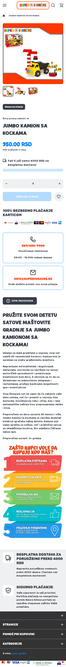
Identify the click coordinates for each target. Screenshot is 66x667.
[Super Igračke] (33, 5)
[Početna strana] (4, 16)
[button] (61, 5)
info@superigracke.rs (33, 279)
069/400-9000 (33, 245)
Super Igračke (19, 653)
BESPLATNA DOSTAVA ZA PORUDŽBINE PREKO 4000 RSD (39, 558)
